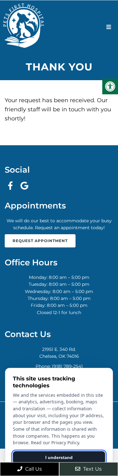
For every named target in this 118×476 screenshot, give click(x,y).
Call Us (33, 469)
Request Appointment (40, 240)
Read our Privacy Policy (55, 443)
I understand (59, 457)
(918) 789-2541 (67, 366)
